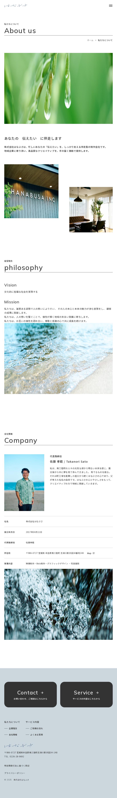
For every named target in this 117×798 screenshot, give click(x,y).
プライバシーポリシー (14, 773)
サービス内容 (32, 721)
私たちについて (12, 721)
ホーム (90, 40)
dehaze (111, 6)
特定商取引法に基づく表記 (16, 765)
